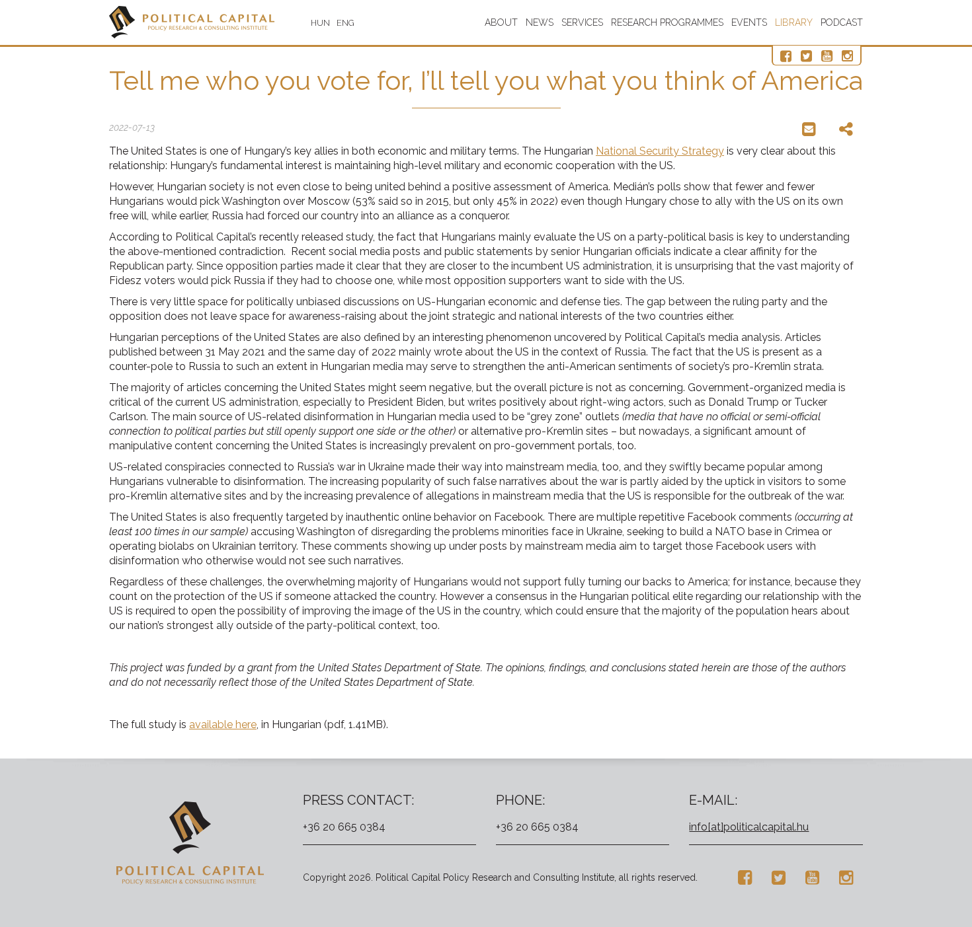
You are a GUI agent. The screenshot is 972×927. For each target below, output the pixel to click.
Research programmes (667, 22)
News (539, 22)
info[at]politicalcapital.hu (749, 827)
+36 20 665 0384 (344, 827)
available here (223, 724)
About (501, 22)
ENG (345, 23)
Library (794, 22)
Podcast (842, 22)
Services (582, 22)
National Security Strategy (660, 151)
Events (749, 22)
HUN (320, 23)
